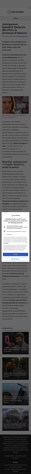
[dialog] (15, 237)
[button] (15, 235)
